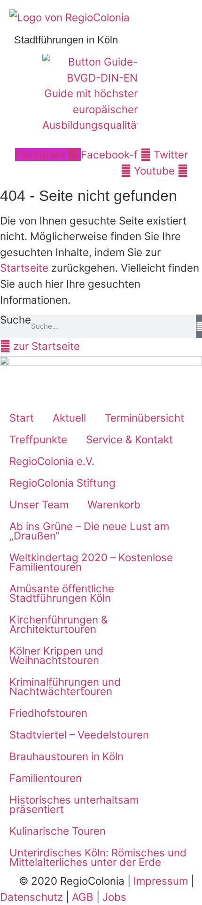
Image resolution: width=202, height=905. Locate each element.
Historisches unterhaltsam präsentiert (74, 804)
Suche (15, 320)
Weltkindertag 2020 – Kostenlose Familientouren (91, 562)
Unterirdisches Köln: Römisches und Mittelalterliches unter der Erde (97, 857)
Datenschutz (31, 896)
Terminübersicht (144, 417)
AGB (82, 896)
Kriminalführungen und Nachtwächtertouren (65, 686)
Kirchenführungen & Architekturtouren (58, 624)
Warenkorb (113, 504)
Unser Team (39, 504)
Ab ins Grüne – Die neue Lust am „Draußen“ (89, 531)
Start (21, 417)
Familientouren (45, 778)
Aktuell (69, 417)
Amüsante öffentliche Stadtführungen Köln (61, 593)
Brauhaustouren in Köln (66, 756)
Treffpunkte (38, 439)
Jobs (114, 896)
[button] (189, 141)
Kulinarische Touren (57, 830)
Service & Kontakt (129, 439)
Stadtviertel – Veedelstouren (79, 734)
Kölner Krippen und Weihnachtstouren (56, 655)
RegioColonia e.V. (51, 461)
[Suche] (199, 326)
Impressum (160, 880)
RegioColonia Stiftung (62, 482)
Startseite (24, 267)
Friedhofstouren (48, 712)
